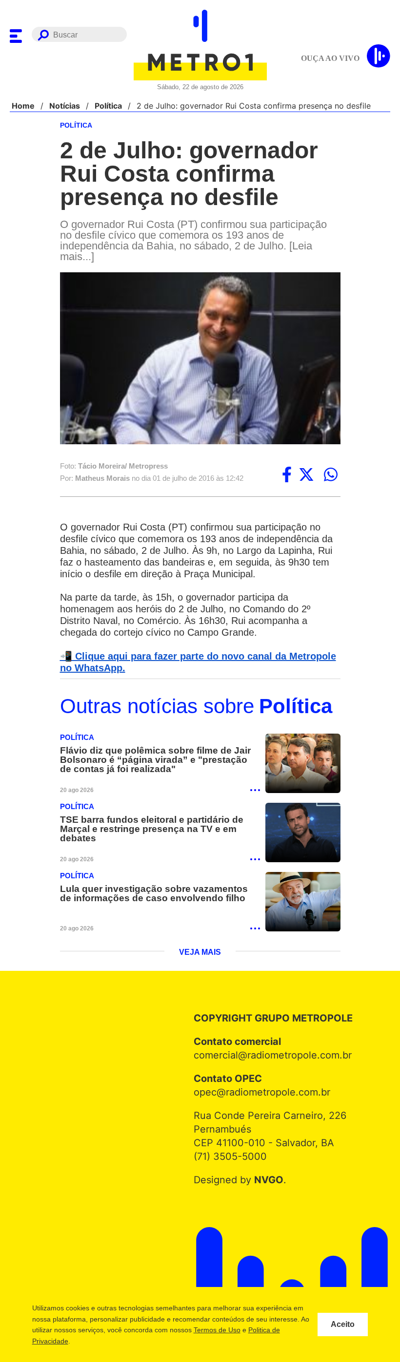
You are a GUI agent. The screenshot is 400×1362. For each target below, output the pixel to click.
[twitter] (306, 475)
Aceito (343, 1324)
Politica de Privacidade (86, 1341)
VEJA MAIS (200, 955)
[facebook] (287, 475)
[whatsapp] (330, 475)
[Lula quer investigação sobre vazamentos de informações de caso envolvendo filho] (302, 904)
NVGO (266, 1183)
